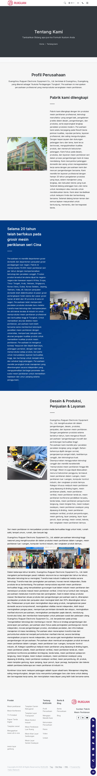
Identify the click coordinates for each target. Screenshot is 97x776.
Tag (51, 767)
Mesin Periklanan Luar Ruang (31, 728)
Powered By (75, 767)
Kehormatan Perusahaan (47, 723)
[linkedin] (83, 718)
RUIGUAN (44, 767)
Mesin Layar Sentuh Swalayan (31, 741)
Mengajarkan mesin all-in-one (13, 732)
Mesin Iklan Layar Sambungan (31, 735)
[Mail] (93, 754)
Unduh (45, 738)
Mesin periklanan (14, 706)
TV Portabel (12, 715)
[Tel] (93, 760)
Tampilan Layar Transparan (31, 714)
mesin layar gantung (11, 747)
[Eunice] (93, 749)
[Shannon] (93, 737)
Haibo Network (14, 770)
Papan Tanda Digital (12, 720)
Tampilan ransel (13, 726)
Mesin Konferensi (14, 711)
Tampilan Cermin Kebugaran (31, 707)
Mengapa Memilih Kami (48, 717)
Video (45, 734)
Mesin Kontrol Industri (30, 721)
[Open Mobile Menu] (87, 3)
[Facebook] (78, 718)
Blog (59, 716)
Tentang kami (52, 44)
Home (41, 44)
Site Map (58, 767)
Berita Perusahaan (61, 710)
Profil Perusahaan (47, 710)
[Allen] (93, 726)
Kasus (45, 729)
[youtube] (87, 718)
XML (66, 767)
